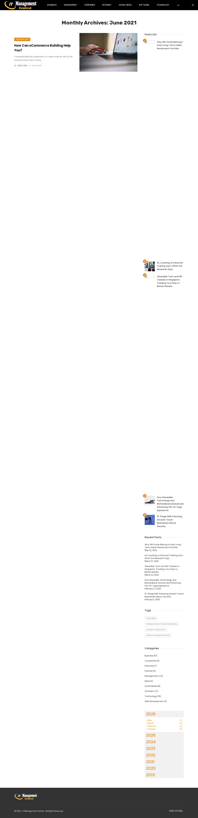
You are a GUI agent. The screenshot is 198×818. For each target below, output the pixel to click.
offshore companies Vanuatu (158, 635)
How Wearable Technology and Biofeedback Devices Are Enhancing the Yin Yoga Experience (170, 504)
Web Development (154, 701)
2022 (150, 755)
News (147, 681)
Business (52, 5)
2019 (150, 775)
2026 (151, 714)
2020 (151, 768)
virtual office (151, 618)
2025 (151, 735)
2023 (150, 748)
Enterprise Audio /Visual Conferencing (161, 624)
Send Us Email (176, 811)
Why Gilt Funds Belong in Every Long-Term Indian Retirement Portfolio (170, 45)
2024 (151, 742)
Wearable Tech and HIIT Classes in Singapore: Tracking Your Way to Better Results (169, 281)
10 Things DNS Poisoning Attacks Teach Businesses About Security (169, 521)
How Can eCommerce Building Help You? (42, 48)
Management (70, 5)
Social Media (125, 5)
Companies (89, 5)
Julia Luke (22, 65)
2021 (150, 762)
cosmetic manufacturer (155, 630)
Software (144, 5)
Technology (163, 5)
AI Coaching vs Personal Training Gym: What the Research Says (170, 266)
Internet (107, 5)
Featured (149, 665)
